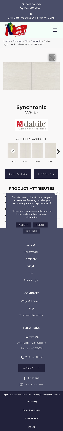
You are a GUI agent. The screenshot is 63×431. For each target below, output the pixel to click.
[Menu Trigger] (55, 30)
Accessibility (31, 401)
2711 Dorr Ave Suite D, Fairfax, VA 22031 (31, 17)
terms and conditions (27, 214)
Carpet (30, 244)
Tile (26, 41)
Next (57, 150)
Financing (46, 174)
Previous (5, 150)
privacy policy (36, 211)
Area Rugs (31, 280)
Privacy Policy (31, 418)
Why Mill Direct (30, 301)
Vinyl (30, 266)
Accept (23, 225)
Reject (40, 225)
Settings (31, 231)
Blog (31, 308)
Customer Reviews (31, 315)
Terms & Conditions (31, 410)
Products (36, 41)
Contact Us (18, 174)
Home (7, 41)
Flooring (17, 41)
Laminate (31, 259)
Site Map (31, 427)
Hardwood (31, 252)
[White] (13, 150)
